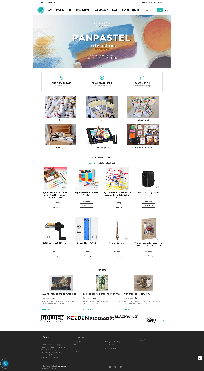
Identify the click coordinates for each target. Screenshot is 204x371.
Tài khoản (159, 3)
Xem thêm (45, 310)
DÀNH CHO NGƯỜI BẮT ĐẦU (143, 147)
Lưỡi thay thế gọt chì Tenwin (55, 243)
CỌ (70, 10)
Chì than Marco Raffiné (86, 243)
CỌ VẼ (102, 120)
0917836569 (47, 3)
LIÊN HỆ (135, 10)
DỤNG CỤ (60, 10)
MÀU (50, 10)
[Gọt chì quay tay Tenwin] (149, 178)
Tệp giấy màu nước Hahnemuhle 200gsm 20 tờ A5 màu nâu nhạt (148, 244)
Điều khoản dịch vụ (111, 348)
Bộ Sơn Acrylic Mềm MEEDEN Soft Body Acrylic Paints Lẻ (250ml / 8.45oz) (117, 194)
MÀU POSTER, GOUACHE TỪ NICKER (58, 294)
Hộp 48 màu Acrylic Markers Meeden (86, 193)
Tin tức (102, 270)
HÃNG (115, 10)
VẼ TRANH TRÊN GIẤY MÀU (137, 294)
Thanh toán (148, 3)
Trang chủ (77, 341)
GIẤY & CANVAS (82, 10)
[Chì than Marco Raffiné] (87, 229)
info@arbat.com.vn (52, 355)
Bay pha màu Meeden (118, 243)
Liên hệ (76, 352)
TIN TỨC (125, 10)
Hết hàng (149, 256)
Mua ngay (56, 207)
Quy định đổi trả (110, 345)
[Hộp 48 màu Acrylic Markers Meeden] (87, 178)
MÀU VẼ (60, 120)
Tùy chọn (118, 207)
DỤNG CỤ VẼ (61, 147)
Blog (75, 348)
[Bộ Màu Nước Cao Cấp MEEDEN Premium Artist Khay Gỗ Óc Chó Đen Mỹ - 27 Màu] (55, 178)
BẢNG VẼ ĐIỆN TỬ (102, 147)
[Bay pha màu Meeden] (118, 229)
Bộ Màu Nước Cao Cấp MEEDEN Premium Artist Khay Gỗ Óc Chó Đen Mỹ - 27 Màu (55, 194)
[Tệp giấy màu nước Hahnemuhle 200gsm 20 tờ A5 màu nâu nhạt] (149, 229)
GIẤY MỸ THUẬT (143, 120)
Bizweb (53, 368)
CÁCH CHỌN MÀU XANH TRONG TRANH (102, 294)
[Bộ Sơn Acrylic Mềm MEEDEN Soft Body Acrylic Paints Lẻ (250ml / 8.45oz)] (118, 178)
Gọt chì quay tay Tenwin (148, 192)
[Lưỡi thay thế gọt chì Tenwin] (55, 229)
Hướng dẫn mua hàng (112, 341)
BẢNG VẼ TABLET (101, 10)
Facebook (141, 340)
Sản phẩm (77, 345)
